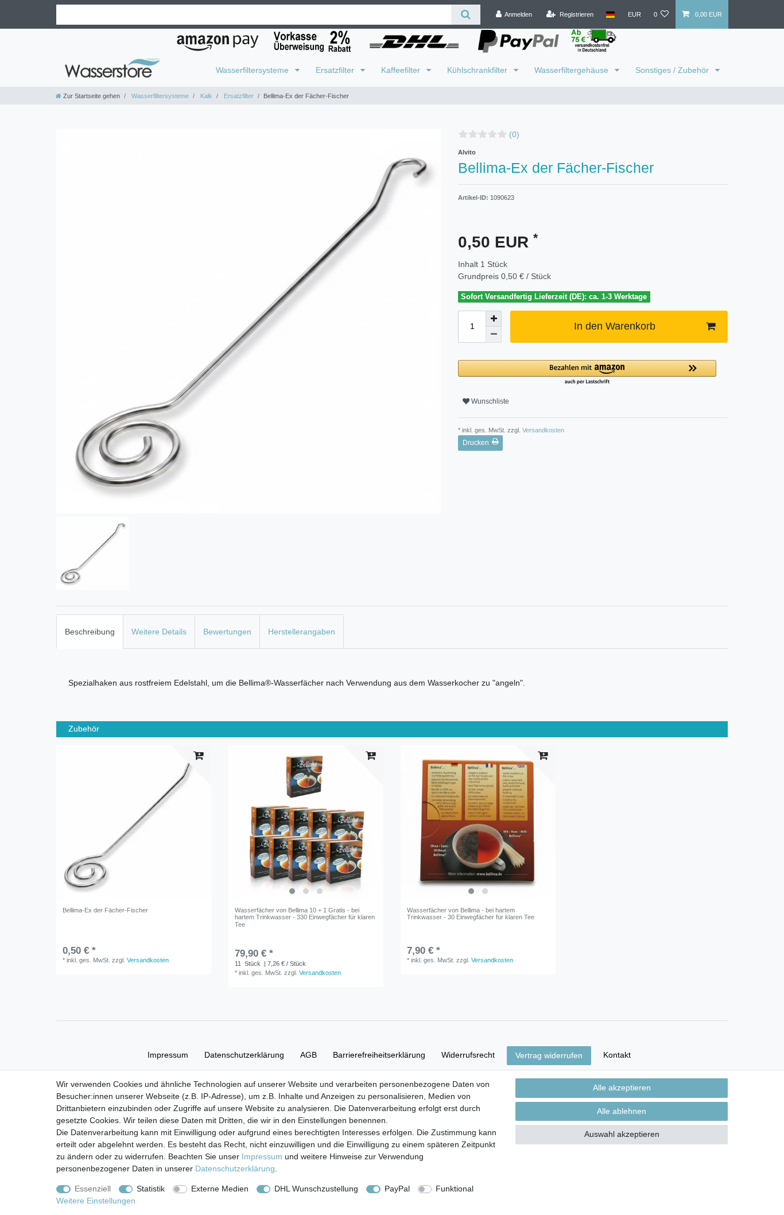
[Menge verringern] (494, 335)
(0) (514, 134)
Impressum (168, 1054)
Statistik (151, 1188)
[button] (587, 373)
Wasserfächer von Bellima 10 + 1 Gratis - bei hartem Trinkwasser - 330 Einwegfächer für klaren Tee (305, 917)
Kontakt (617, 1054)
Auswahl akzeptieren (621, 1134)
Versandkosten (542, 430)
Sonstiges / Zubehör (673, 70)
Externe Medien (220, 1188)
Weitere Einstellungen (95, 1200)
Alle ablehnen (621, 1111)
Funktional (454, 1188)
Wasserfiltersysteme (253, 70)
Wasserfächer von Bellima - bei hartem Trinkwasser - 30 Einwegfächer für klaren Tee (470, 913)
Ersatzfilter (336, 70)
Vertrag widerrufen (549, 1055)
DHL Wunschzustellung (316, 1188)
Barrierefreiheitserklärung (379, 1054)
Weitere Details (159, 631)
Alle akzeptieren (622, 1087)
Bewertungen (227, 631)
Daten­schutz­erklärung (244, 1054)
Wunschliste (489, 401)
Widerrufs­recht (468, 1054)
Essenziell (93, 1188)
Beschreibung (90, 631)
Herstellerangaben (301, 631)
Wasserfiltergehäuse (572, 70)
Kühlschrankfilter (478, 70)
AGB (308, 1054)
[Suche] (465, 15)
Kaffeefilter (401, 70)
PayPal (397, 1188)
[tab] (89, 631)
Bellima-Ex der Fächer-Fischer (105, 910)
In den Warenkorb (614, 326)
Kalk (205, 95)
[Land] (610, 14)
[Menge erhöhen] (494, 319)
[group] (305, 822)
